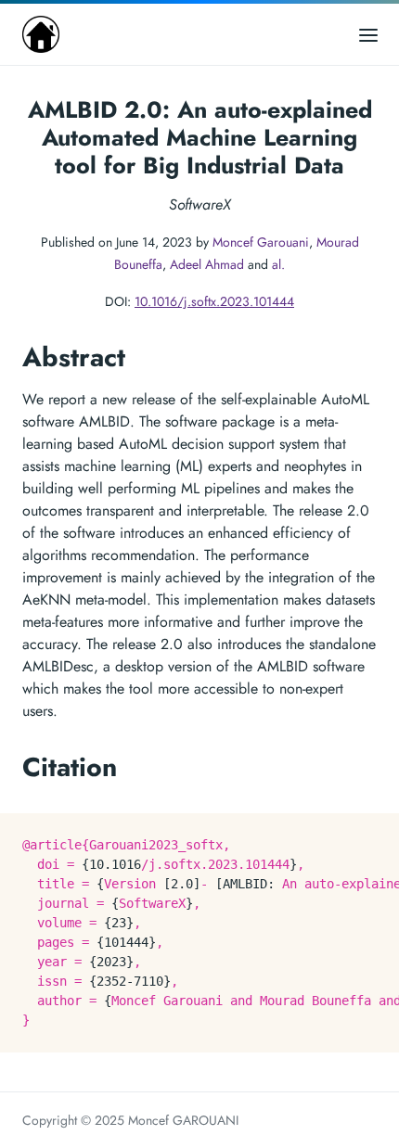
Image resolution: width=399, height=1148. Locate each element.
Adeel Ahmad (207, 264)
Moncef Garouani (260, 242)
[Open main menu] (368, 34)
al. (278, 264)
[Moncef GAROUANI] (40, 34)
